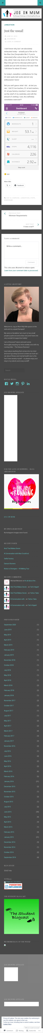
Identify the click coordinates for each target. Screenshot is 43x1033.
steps (32, 198)
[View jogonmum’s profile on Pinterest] (23, 383)
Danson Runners (10, 563)
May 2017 (7, 721)
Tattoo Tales (34, 593)
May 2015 (7, 817)
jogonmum (11, 39)
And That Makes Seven (12, 548)
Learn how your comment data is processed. (21, 270)
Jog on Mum (9, 517)
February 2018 (9, 690)
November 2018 (9, 660)
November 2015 (9, 791)
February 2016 (9, 776)
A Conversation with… (17, 599)
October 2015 (9, 797)
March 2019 (8, 645)
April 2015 (7, 822)
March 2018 (8, 685)
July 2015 (7, 807)
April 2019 (7, 640)
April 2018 (7, 680)
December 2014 (9, 842)
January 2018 (9, 695)
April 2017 (7, 726)
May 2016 (7, 761)
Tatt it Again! (34, 587)
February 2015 (9, 832)
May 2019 (7, 635)
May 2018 (7, 675)
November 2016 (9, 746)
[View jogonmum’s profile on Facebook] (6, 383)
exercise (16, 198)
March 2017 (8, 731)
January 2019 (9, 655)
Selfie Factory (9, 558)
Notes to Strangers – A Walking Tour (16, 569)
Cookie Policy (7, 1024)
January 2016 (9, 781)
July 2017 (7, 716)
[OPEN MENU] (3, 3)
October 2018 (9, 665)
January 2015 (9, 837)
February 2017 (9, 736)
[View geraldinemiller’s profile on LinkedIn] (28, 383)
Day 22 (9, 198)
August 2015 (8, 802)
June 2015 (7, 812)
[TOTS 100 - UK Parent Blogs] (13, 881)
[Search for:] (14, 370)
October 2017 (9, 705)
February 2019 (9, 650)
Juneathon (9, 25)
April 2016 (7, 766)
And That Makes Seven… (19, 587)
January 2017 (9, 741)
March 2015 (8, 827)
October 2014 (9, 852)
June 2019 (7, 630)
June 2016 (7, 756)
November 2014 (9, 847)
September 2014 (10, 857)
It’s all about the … (31, 581)
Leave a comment (14, 41)
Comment (31, 262)
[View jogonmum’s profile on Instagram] (17, 383)
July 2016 (7, 751)
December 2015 (9, 786)
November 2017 (9, 700)
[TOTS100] (13, 889)
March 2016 (8, 771)
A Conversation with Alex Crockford (16, 553)
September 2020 (10, 625)
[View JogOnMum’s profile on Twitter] (12, 383)
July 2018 (7, 670)
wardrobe (8, 200)
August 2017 (8, 711)
